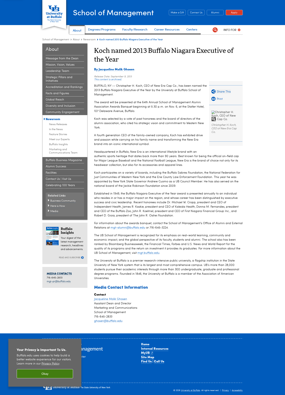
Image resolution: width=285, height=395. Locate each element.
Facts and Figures (57, 93)
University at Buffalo (190, 390)
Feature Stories (58, 134)
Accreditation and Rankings (64, 87)
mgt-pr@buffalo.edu (59, 281)
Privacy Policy (50, 363)
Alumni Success (56, 166)
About (76, 39)
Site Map (147, 357)
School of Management (113, 12)
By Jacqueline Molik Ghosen (114, 69)
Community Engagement (62, 112)
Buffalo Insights (58, 144)
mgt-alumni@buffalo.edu (128, 227)
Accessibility (237, 390)
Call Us (159, 361)
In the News (56, 129)
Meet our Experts (59, 139)
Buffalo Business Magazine (64, 160)
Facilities (51, 172)
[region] (44, 363)
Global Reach (55, 99)
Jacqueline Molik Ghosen (110, 299)
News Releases (58, 124)
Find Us (146, 361)
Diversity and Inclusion (60, 105)
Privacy (225, 390)
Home (145, 344)
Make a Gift (176, 12)
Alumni (213, 12)
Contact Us (195, 12)
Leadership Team (57, 71)
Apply (231, 12)
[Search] (215, 29)
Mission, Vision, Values (60, 64)
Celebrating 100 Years (60, 185)
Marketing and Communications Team (63, 151)
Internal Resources (154, 348)
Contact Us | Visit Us (58, 179)
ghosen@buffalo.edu (108, 321)
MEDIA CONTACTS (59, 273)
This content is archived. (108, 79)
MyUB (145, 352)
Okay (45, 373)
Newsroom (89, 39)
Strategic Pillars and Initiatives (59, 79)
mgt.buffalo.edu (148, 252)
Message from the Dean (62, 58)
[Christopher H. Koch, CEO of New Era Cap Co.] (226, 115)
